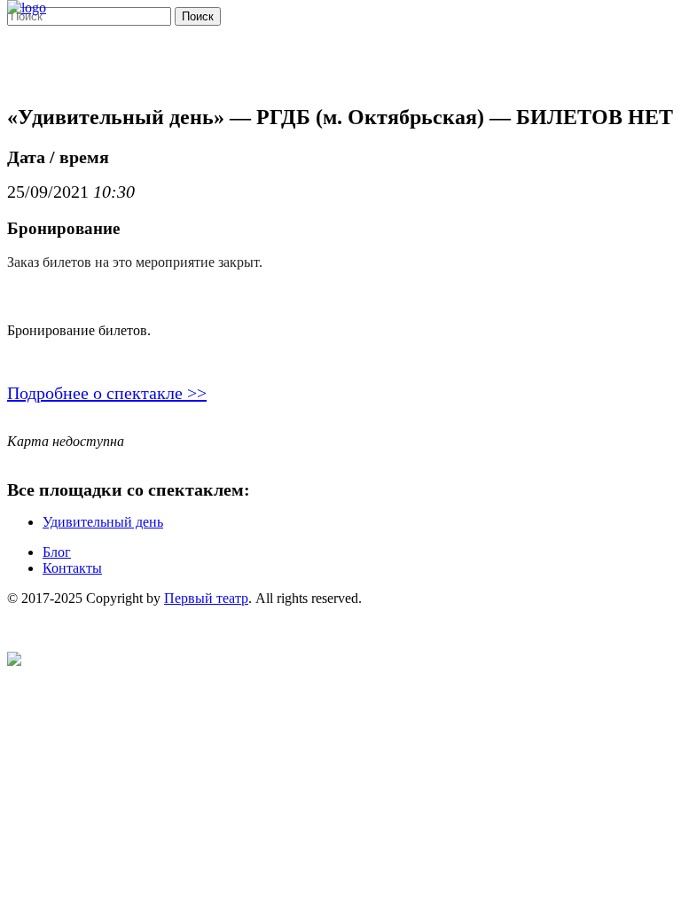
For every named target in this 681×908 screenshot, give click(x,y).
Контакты (72, 567)
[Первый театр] (26, 7)
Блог (57, 552)
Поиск (198, 16)
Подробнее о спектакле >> (107, 393)
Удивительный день (103, 521)
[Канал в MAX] (14, 661)
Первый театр (206, 598)
